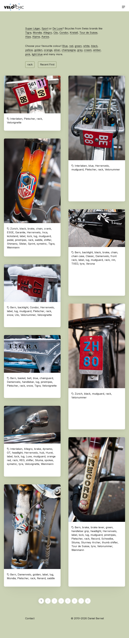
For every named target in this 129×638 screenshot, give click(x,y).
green (78, 45)
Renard (41, 578)
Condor (63, 32)
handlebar (28, 381)
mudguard (77, 169)
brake (31, 228)
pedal (10, 239)
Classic (90, 256)
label (22, 236)
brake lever (97, 527)
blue (91, 165)
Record (95, 538)
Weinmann (13, 247)
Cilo (55, 32)
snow (10, 314)
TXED (74, 263)
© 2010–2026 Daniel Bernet (87, 618)
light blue (37, 54)
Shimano (12, 243)
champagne (69, 50)
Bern (78, 252)
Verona (90, 263)
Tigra (28, 32)
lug (35, 236)
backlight (87, 252)
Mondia (37, 32)
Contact (29, 618)
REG (22, 460)
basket (21, 378)
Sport (45, 28)
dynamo (47, 448)
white (86, 45)
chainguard (46, 378)
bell (29, 378)
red (71, 45)
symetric (42, 243)
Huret (49, 452)
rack (30, 64)
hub (41, 452)
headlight (95, 531)
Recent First (47, 64)
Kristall (74, 32)
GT (8, 452)
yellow (29, 50)
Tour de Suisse (88, 32)
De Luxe (57, 28)
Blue (65, 45)
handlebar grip (80, 531)
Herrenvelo (102, 165)
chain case (77, 256)
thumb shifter (110, 542)
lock (29, 236)
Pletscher (29, 118)
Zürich (14, 228)
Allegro (47, 32)
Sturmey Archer (90, 542)
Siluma (75, 542)
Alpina (36, 36)
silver (57, 50)
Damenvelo (102, 256)
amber (97, 50)
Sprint (31, 243)
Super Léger (32, 28)
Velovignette (14, 122)
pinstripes (20, 239)
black (94, 45)
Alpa (28, 36)
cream (88, 50)
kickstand (12, 236)
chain (39, 228)
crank (47, 228)
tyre (82, 263)
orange (48, 50)
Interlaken (16, 118)
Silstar (22, 243)
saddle (38, 239)
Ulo (17, 314)
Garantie (20, 232)
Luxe (29, 456)
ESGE (10, 232)
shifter (47, 239)
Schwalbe (107, 538)
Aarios (45, 36)
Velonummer (112, 169)
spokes (49, 460)
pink (27, 54)
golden (38, 50)
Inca (44, 232)
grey (79, 50)
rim (113, 259)
